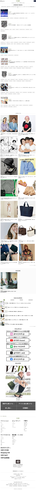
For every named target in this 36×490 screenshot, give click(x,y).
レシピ (1, 436)
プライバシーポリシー (19, 476)
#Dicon (17, 79)
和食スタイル (26, 483)
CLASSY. (11, 483)
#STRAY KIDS (16, 55)
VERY (14, 483)
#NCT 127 (2, 29)
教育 (24, 429)
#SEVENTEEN (7, 29)
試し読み (8, 408)
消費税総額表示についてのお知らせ (18, 471)
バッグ (1, 423)
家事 (1, 441)
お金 (1, 443)
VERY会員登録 (5, 458)
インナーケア (14, 427)
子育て (26, 421)
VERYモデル (13, 441)
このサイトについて (12, 476)
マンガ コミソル (24, 484)
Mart (19, 483)
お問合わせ (23, 477)
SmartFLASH (11, 484)
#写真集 (17, 66)
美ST (21, 483)
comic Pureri (19, 484)
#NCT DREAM (21, 66)
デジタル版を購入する (25, 404)
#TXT (31, 29)
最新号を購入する (8, 404)
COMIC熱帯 (15, 484)
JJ (8, 483)
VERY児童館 (25, 422)
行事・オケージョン (3, 428)
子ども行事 (25, 428)
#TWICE (14, 29)
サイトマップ (24, 476)
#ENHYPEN (27, 29)
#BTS (10, 29)
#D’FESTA (20, 42)
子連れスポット (26, 423)
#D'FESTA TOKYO (22, 29)
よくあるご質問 (19, 477)
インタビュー (14, 439)
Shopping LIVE (5, 452)
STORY (16, 483)
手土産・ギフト (3, 442)
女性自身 (7, 484)
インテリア (2, 437)
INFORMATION (18, 475)
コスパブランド (3, 427)
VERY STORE (5, 450)
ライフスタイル (5, 435)
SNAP (1, 429)
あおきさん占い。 (6, 447)
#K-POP (12, 42)
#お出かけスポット (3, 42)
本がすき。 (28, 484)
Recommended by (31, 265)
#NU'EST (17, 29)
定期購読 (25, 408)
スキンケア (13, 423)
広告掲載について (13, 477)
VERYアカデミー (14, 440)
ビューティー (16, 421)
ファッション (5, 421)
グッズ (25, 427)
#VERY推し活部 (29, 42)
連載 (12, 438)
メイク (13, 422)
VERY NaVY (4, 455)
